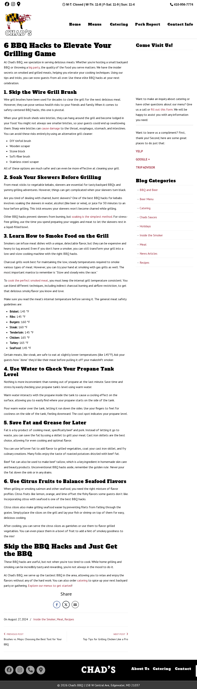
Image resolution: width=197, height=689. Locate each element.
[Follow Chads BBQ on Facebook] (9, 670)
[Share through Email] (75, 604)
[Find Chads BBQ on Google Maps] (41, 670)
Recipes (69, 619)
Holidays (145, 226)
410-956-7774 (183, 4)
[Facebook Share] (56, 604)
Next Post (120, 634)
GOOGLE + (143, 159)
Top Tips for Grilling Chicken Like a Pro (105, 639)
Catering (145, 208)
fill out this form (162, 109)
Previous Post (14, 634)
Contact (183, 669)
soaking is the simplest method (92, 216)
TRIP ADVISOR (145, 167)
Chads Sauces (148, 217)
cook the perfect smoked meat (28, 280)
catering (82, 580)
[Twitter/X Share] (66, 604)
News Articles (148, 253)
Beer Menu (147, 199)
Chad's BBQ (18, 25)
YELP (139, 151)
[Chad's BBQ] (99, 674)
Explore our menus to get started (50, 585)
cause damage (51, 128)
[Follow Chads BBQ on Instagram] (19, 670)
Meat (60, 619)
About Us (140, 669)
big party (34, 67)
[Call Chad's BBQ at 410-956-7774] (30, 670)
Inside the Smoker (44, 619)
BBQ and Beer (149, 190)
